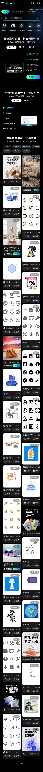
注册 (38, 3)
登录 (32, 3)
